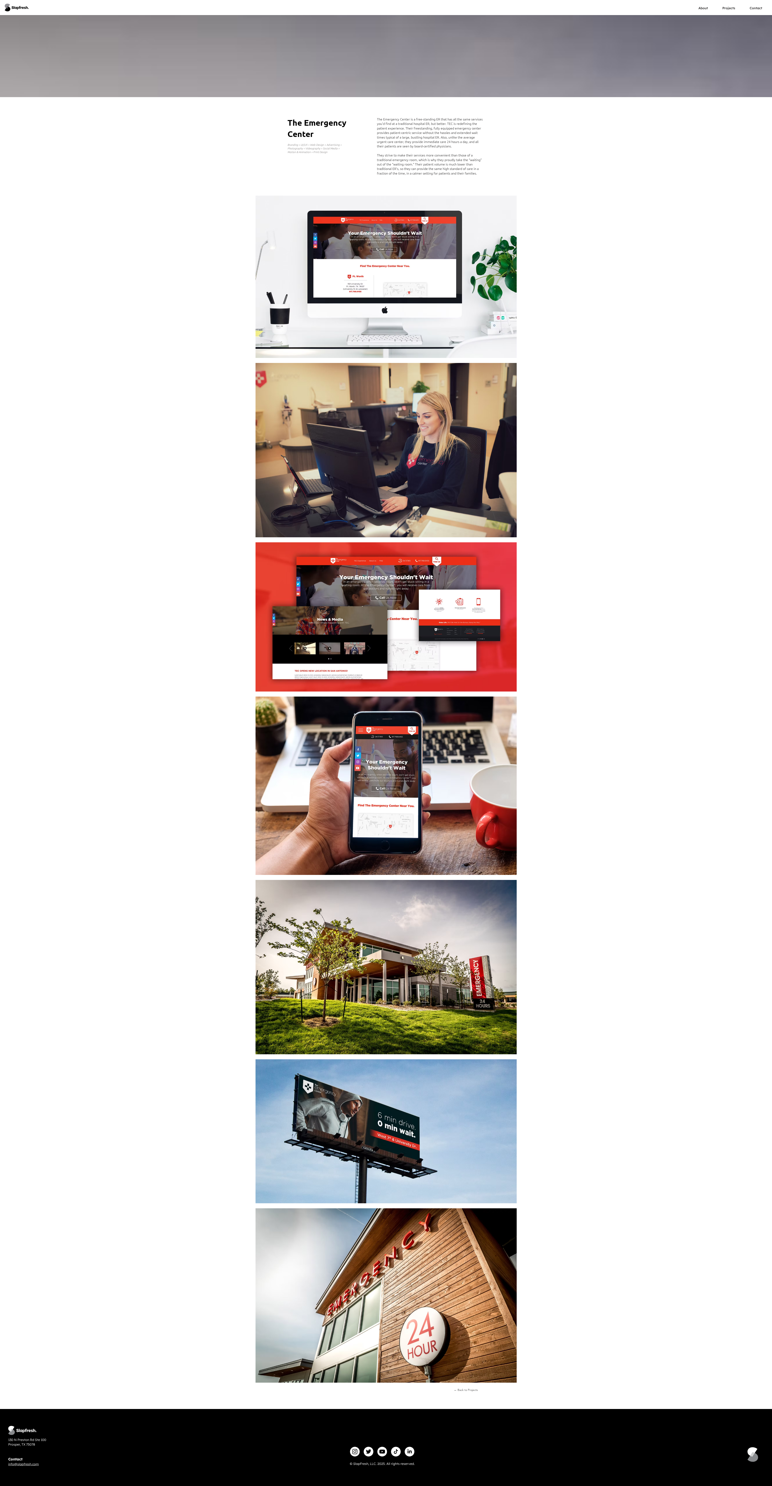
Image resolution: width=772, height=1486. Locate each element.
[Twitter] (368, 1451)
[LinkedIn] (409, 1451)
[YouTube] (382, 1451)
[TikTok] (396, 1451)
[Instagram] (355, 1451)
